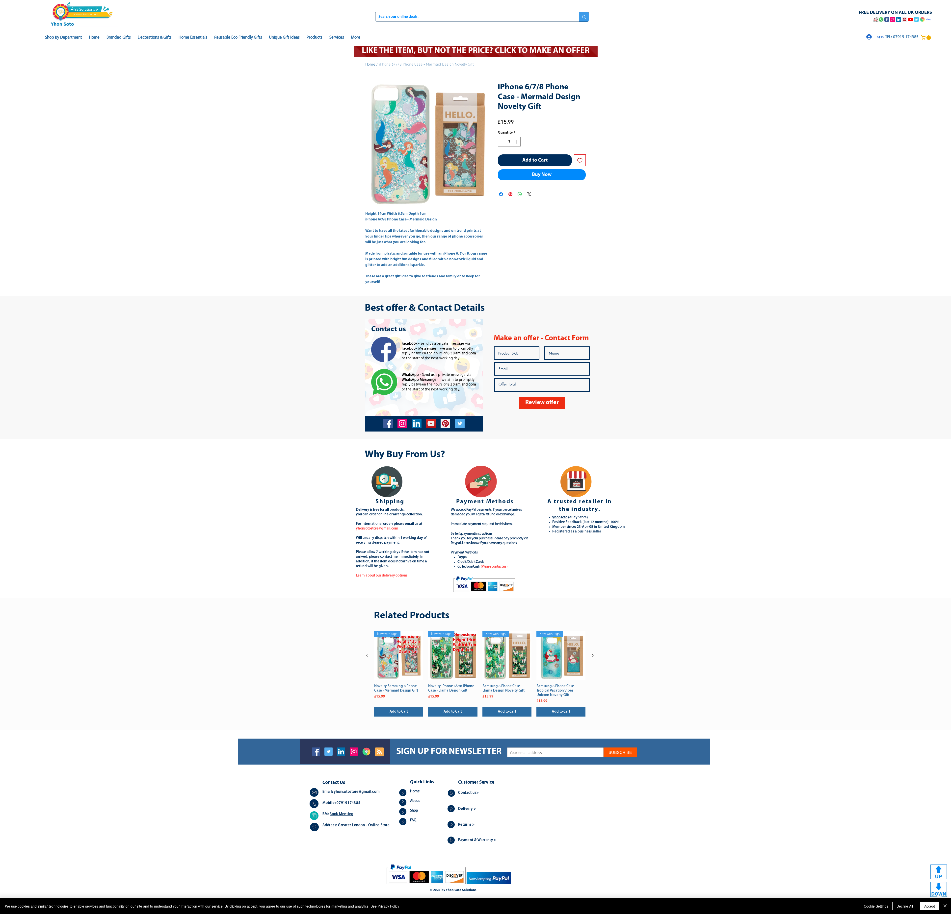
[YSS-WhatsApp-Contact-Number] (881, 19)
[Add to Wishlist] (580, 160)
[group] (480, 674)
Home (370, 64)
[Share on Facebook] (501, 194)
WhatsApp (410, 375)
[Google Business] (366, 751)
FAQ (413, 820)
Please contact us (494, 567)
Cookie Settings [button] (876, 906)
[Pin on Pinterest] (510, 194)
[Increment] (516, 141)
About (415, 801)
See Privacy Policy (384, 906)
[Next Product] (593, 655)
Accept (929, 906)
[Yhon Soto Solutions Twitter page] (916, 19)
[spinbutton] (509, 141)
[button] (926, 37)
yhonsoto (559, 517)
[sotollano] (460, 423)
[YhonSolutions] (445, 423)
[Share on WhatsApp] (520, 194)
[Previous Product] (367, 655)
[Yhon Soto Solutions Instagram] (892, 19)
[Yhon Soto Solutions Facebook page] (886, 19)
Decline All (905, 906)
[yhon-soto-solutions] (417, 423)
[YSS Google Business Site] (922, 19)
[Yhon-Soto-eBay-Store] (928, 19)
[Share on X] (529, 194)
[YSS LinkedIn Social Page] (898, 19)
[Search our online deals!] (584, 17)
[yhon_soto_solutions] (402, 423)
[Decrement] (502, 141)
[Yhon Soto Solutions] (431, 423)
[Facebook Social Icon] (316, 751)
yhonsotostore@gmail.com (357, 792)
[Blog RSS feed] (379, 752)
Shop (414, 811)
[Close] (945, 906)
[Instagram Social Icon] (354, 751)
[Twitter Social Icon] (328, 751)
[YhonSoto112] (388, 423)
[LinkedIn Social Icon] (341, 751)
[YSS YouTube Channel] (910, 19)
